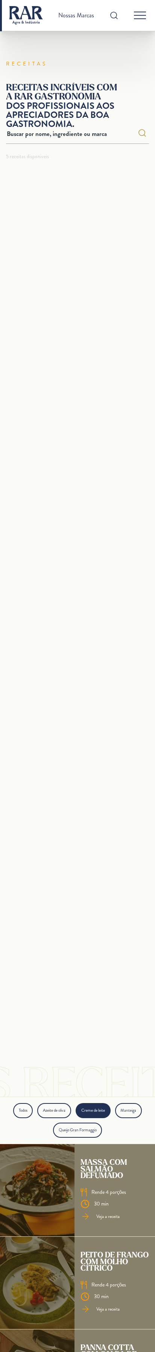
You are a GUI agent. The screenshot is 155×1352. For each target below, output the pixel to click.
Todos (23, 1110)
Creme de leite (93, 1110)
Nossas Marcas (76, 15)
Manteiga (128, 1110)
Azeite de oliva (54, 1110)
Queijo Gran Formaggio (78, 1130)
